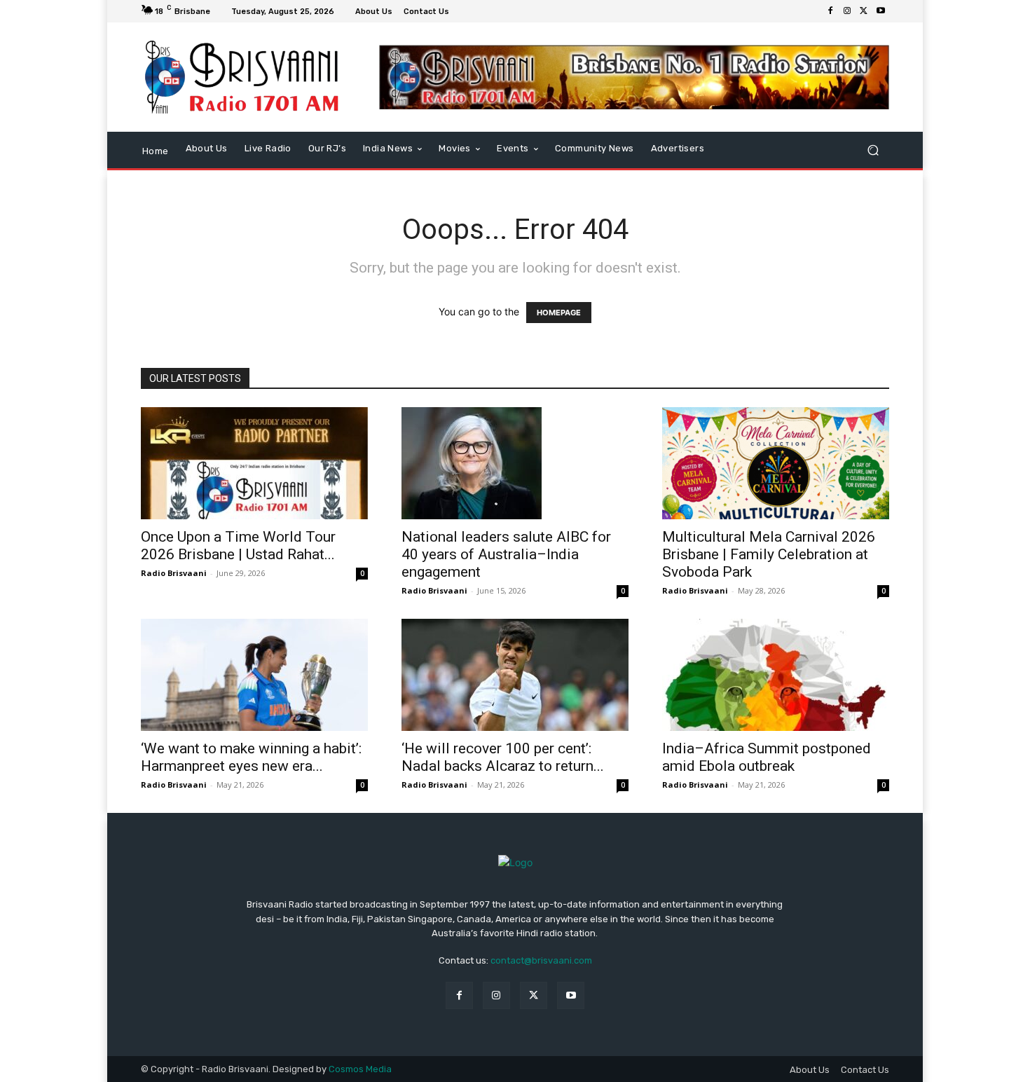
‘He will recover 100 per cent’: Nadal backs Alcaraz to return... (502, 757)
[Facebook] (830, 11)
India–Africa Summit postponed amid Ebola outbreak (766, 757)
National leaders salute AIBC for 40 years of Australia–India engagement (506, 554)
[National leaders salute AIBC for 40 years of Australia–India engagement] (515, 463)
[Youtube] (880, 11)
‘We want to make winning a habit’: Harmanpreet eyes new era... (251, 757)
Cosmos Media (360, 1069)
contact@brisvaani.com (541, 960)
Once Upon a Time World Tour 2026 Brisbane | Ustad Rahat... (238, 545)
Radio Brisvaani (174, 573)
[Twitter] (864, 11)
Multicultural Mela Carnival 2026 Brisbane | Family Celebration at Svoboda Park (768, 554)
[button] (872, 149)
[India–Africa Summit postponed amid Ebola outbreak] (775, 675)
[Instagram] (847, 11)
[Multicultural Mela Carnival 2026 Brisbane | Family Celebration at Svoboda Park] (775, 463)
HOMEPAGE (559, 312)
